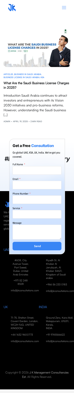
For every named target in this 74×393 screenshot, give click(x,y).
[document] (37, 196)
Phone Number (21, 193)
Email (16, 178)
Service (17, 208)
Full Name (18, 164)
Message (17, 222)
